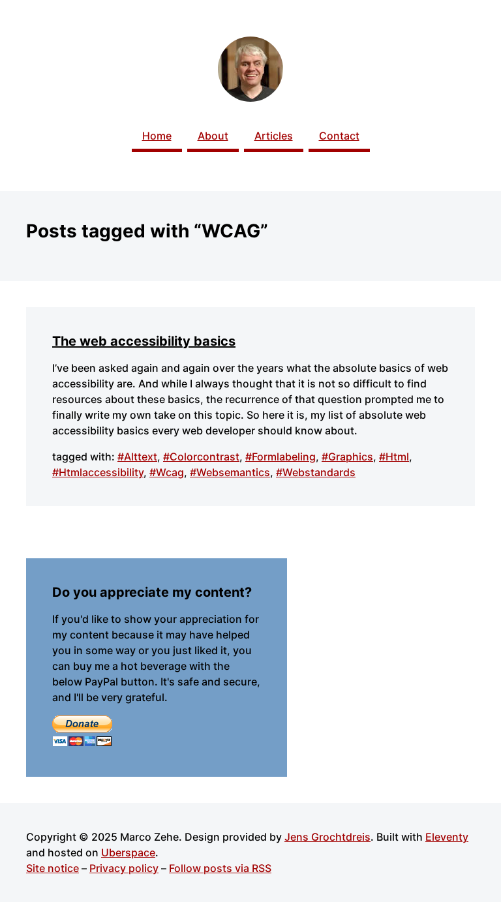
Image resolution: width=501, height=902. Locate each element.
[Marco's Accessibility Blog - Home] (250, 69)
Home (157, 135)
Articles (273, 135)
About (213, 135)
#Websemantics (230, 472)
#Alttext (137, 456)
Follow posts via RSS (220, 868)
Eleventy (446, 836)
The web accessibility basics (143, 341)
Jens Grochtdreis (327, 836)
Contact (339, 135)
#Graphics (347, 456)
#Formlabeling (280, 456)
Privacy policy (124, 868)
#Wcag (166, 472)
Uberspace (128, 852)
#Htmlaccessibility (98, 472)
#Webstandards (316, 472)
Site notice (52, 868)
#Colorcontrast (201, 456)
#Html (394, 456)
